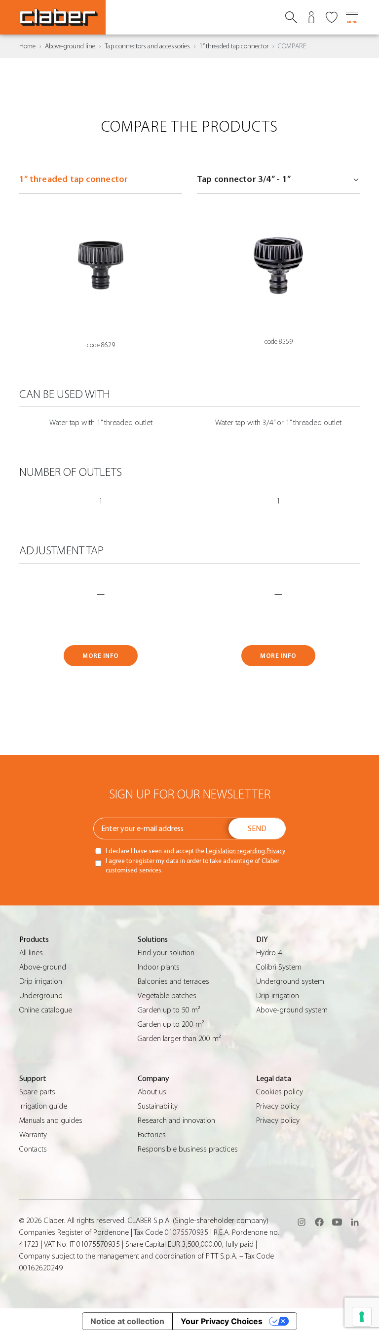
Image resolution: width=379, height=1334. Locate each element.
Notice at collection (127, 1321)
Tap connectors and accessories (147, 46)
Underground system (290, 981)
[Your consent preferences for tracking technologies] (361, 1316)
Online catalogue (45, 1010)
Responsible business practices (188, 1149)
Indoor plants (159, 967)
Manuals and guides (50, 1120)
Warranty (33, 1134)
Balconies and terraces (173, 981)
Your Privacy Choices (222, 1321)
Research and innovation (176, 1120)
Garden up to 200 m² (171, 1024)
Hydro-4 (269, 952)
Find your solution (166, 952)
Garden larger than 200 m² (179, 1038)
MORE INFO (100, 655)
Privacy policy (278, 1106)
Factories (152, 1134)
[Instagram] (301, 1222)
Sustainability (158, 1106)
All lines (31, 952)
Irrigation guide (43, 1106)
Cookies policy (279, 1091)
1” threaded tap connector (233, 46)
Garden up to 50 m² (169, 1010)
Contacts (33, 1149)
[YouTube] (337, 1222)
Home (27, 46)
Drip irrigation (40, 981)
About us (152, 1091)
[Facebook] (319, 1222)
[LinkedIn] (355, 1222)
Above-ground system (292, 1010)
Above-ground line (70, 46)
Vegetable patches (167, 995)
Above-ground (42, 967)
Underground (41, 995)
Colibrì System (279, 967)
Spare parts (37, 1091)
